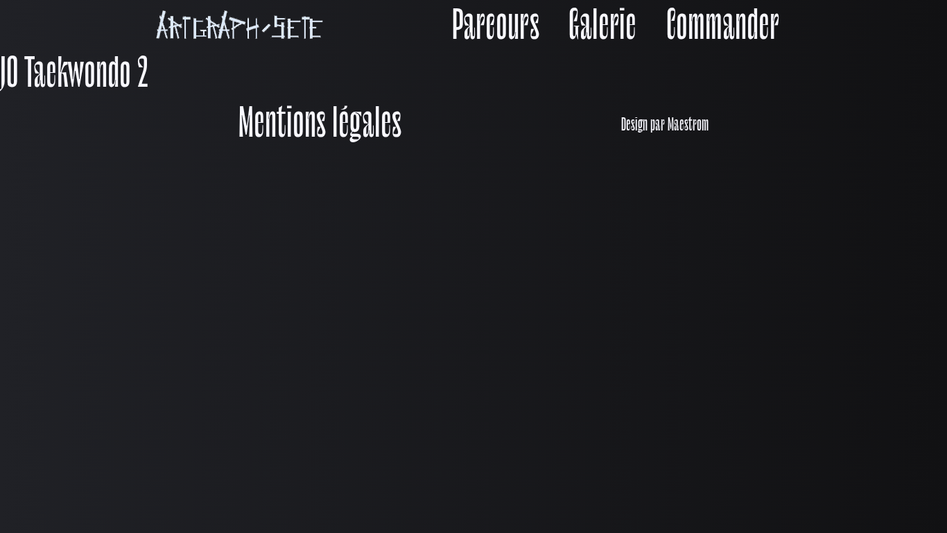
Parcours (495, 28)
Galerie (602, 28)
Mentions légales (319, 126)
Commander (722, 28)
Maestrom (688, 126)
